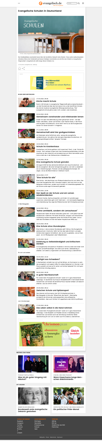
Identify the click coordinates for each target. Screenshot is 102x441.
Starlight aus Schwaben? (48, 259)
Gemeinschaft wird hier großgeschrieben (55, 132)
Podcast (36, 427)
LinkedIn (19, 433)
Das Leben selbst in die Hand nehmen (54, 308)
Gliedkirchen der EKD (58, 425)
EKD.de (54, 423)
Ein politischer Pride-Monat (66, 409)
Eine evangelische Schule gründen (52, 162)
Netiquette (42, 437)
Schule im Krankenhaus (47, 146)
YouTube (19, 425)
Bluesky (19, 429)
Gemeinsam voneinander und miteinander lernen (60, 117)
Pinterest (20, 427)
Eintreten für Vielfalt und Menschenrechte (68, 407)
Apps (35, 429)
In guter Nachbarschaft (47, 275)
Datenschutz (53, 437)
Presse (47, 437)
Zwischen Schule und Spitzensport (52, 290)
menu (19, 3)
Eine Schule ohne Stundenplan (50, 226)
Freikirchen (55, 427)
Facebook (20, 421)
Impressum (59, 437)
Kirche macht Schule (46, 101)
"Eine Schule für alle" (46, 178)
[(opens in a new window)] (51, 83)
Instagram (20, 423)
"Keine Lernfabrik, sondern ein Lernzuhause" (56, 211)
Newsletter (37, 423)
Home (19, 68)
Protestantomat (39, 425)
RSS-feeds (37, 421)
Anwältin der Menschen (26, 407)
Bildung (35, 64)
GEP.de (54, 421)
